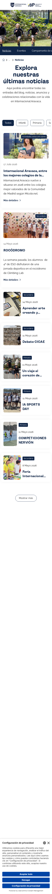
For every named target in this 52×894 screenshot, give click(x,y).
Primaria (37, 122)
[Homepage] (5, 60)
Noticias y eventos (12, 60)
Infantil (22, 122)
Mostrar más (26, 498)
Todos (8, 122)
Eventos (21, 51)
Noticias (6, 51)
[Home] (26, 5)
